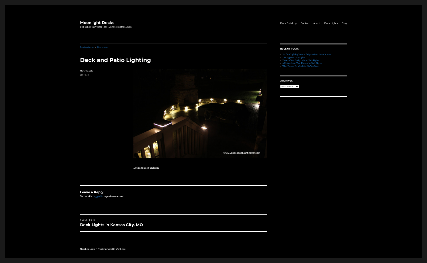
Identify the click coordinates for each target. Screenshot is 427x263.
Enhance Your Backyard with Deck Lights (300, 60)
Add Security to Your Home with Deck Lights (302, 63)
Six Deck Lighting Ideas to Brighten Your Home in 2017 (306, 54)
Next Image (102, 47)
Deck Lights (331, 23)
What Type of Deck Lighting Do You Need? (300, 66)
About (316, 23)
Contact (305, 23)
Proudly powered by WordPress (111, 249)
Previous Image (87, 47)
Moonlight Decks (97, 22)
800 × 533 (84, 75)
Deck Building (288, 23)
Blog (344, 23)
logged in (98, 196)
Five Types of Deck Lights (293, 57)
